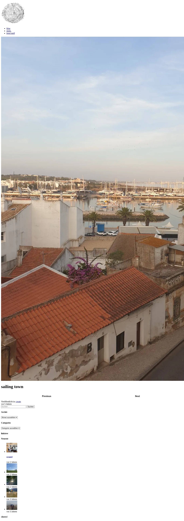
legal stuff (10, 33)
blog (8, 28)
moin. (8, 31)
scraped (9, 457)
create (18, 401)
